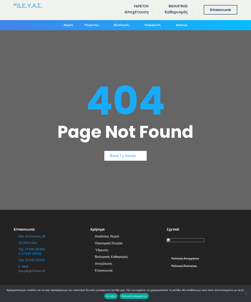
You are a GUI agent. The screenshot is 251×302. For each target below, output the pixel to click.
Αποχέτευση (103, 263)
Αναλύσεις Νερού (107, 236)
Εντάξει (111, 296)
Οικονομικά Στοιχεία (108, 243)
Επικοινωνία (220, 9)
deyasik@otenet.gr (31, 271)
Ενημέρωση (153, 25)
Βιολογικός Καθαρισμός (111, 257)
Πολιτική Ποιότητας (184, 266)
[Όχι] (246, 294)
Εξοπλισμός (122, 25)
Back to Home (123, 155)
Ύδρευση (101, 250)
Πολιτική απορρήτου (134, 296)
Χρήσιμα (181, 25)
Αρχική (68, 25)
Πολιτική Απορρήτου (185, 258)
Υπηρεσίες (91, 25)
